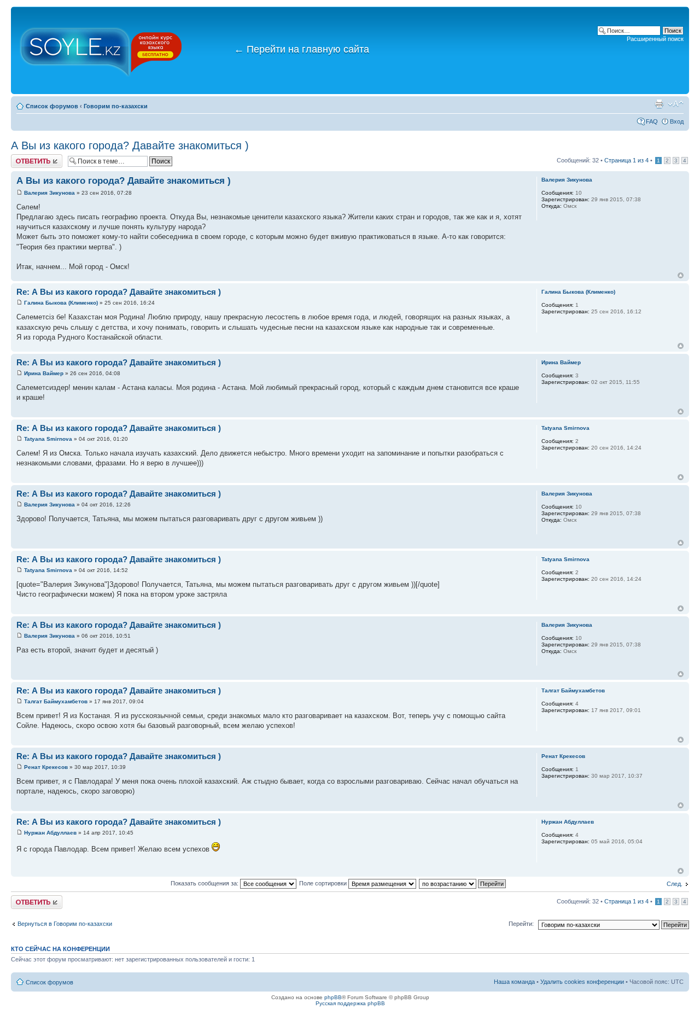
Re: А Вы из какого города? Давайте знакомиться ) (118, 291)
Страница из (626, 160)
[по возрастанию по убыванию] (463, 883)
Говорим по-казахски (116, 106)
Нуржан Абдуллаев (50, 833)
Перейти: (521, 923)
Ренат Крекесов (46, 767)
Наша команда (514, 981)
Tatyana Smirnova (48, 439)
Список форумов (52, 106)
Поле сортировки (323, 883)
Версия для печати (659, 104)
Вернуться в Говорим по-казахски (65, 923)
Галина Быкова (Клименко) (61, 303)
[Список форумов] (101, 50)
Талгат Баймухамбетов (56, 701)
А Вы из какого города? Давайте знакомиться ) (130, 145)
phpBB (333, 997)
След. (674, 884)
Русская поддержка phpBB (350, 1003)
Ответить (24, 157)
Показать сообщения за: (205, 883)
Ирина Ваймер (43, 373)
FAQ (652, 121)
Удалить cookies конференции (582, 981)
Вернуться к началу (681, 275)
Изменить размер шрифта (676, 104)
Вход (677, 121)
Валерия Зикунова (49, 193)
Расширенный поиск (655, 39)
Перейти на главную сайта (301, 49)
